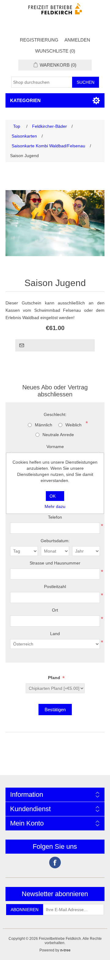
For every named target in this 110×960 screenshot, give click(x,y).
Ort (55, 610)
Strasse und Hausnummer (55, 563)
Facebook (55, 862)
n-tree (65, 950)
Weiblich (73, 424)
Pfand (54, 677)
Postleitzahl (55, 586)
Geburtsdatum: (55, 540)
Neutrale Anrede (58, 434)
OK (53, 496)
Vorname (55, 446)
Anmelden (77, 39)
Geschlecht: (55, 414)
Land (55, 633)
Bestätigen (55, 709)
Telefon (55, 517)
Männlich (43, 424)
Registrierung (39, 39)
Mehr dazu (55, 506)
